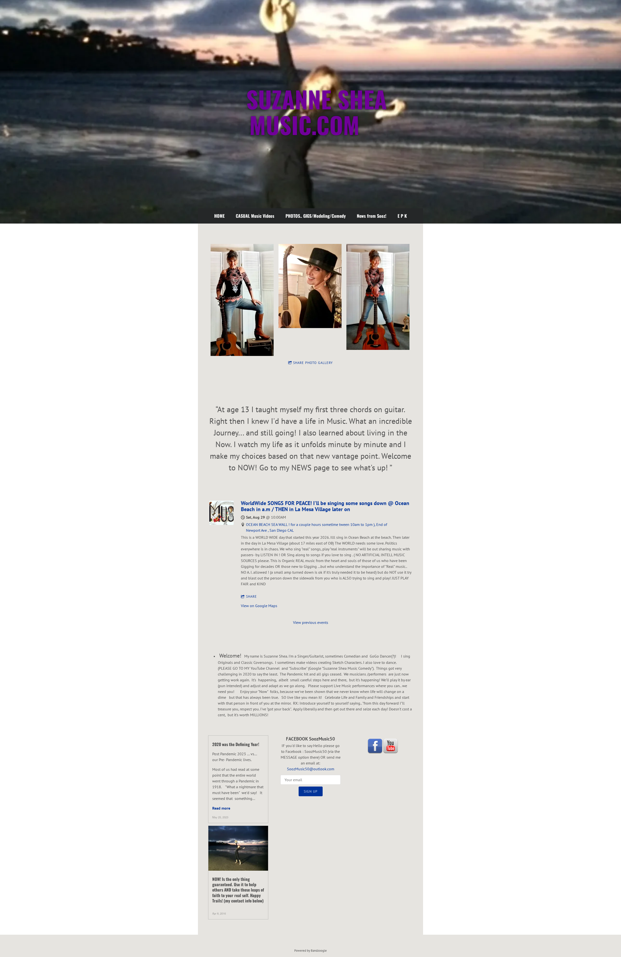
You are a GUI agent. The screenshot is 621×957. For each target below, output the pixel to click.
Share (251, 596)
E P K (402, 216)
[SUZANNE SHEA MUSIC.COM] (310, 184)
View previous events (310, 622)
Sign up (311, 791)
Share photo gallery (313, 363)
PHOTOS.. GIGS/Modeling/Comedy (316, 216)
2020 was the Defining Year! (235, 744)
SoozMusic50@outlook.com (310, 768)
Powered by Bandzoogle (310, 950)
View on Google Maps (259, 605)
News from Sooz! (371, 216)
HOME (219, 216)
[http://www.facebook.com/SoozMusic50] (375, 746)
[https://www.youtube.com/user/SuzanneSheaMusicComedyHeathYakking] (390, 746)
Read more (221, 808)
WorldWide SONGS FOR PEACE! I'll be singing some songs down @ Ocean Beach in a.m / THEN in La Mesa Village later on (325, 506)
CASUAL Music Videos (255, 216)
